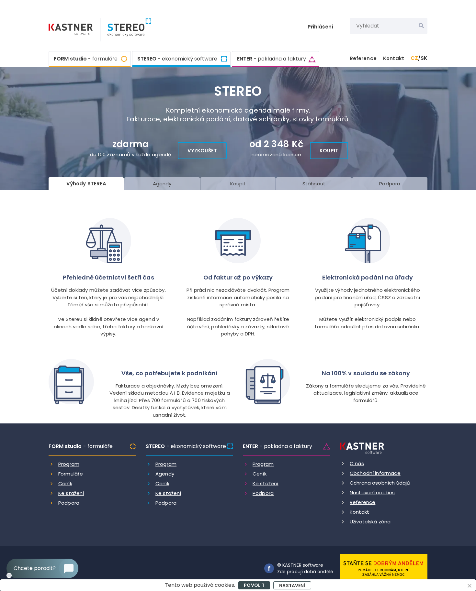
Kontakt (393, 58)
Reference (363, 58)
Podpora (68, 502)
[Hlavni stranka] (71, 30)
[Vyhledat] (421, 26)
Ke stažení (71, 493)
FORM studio (86, 58)
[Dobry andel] (383, 568)
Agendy (164, 473)
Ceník (65, 483)
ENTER (271, 58)
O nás (357, 463)
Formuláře (70, 473)
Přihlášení (321, 26)
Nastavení (292, 585)
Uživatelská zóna (370, 521)
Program (68, 464)
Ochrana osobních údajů (380, 482)
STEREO (177, 58)
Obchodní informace (375, 473)
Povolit (254, 585)
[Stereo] (126, 29)
